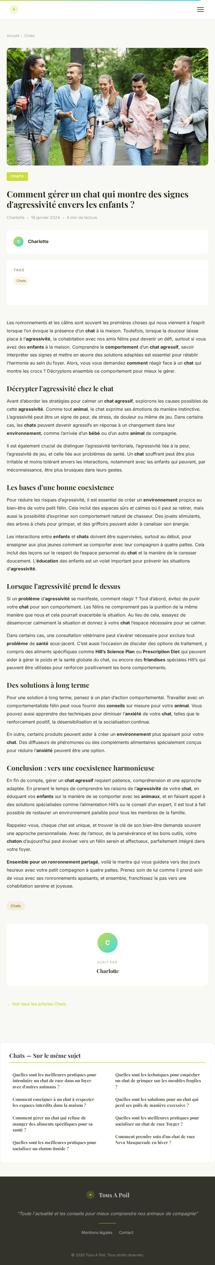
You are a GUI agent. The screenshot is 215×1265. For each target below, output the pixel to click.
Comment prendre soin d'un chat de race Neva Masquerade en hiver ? (155, 1139)
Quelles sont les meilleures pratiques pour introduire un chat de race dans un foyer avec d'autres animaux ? (54, 1080)
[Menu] (200, 9)
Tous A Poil (114, 1195)
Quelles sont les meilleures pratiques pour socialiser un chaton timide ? (54, 1145)
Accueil (13, 35)
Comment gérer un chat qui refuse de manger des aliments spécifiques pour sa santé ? (53, 1124)
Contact (126, 1232)
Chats (29, 35)
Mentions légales (96, 1232)
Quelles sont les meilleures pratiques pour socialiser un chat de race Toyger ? (157, 1120)
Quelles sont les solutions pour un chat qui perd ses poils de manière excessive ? (156, 1102)
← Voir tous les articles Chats (36, 1004)
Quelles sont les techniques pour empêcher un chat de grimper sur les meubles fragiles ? (158, 1080)
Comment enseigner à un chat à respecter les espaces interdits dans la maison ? (53, 1102)
